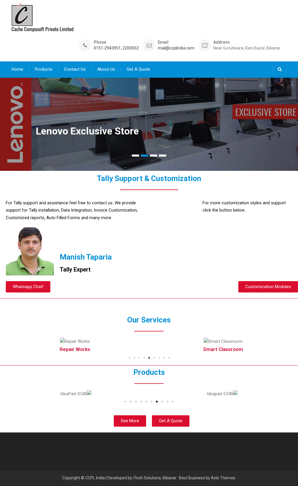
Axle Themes (223, 478)
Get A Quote (138, 69)
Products (43, 69)
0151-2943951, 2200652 (116, 48)
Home (17, 69)
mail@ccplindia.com (176, 48)
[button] (28, 286)
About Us (106, 69)
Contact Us (75, 69)
